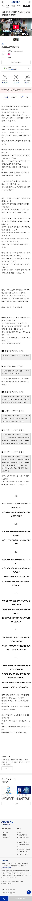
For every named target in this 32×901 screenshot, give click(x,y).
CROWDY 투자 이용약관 (23, 842)
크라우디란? (4, 832)
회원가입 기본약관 (22, 835)
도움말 (19, 832)
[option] (16, 39)
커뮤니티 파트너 (5, 837)
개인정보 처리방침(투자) (23, 849)
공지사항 (3, 835)
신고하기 (7, 768)
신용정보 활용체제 (22, 852)
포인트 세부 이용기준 (22, 854)
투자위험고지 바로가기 (6, 868)
